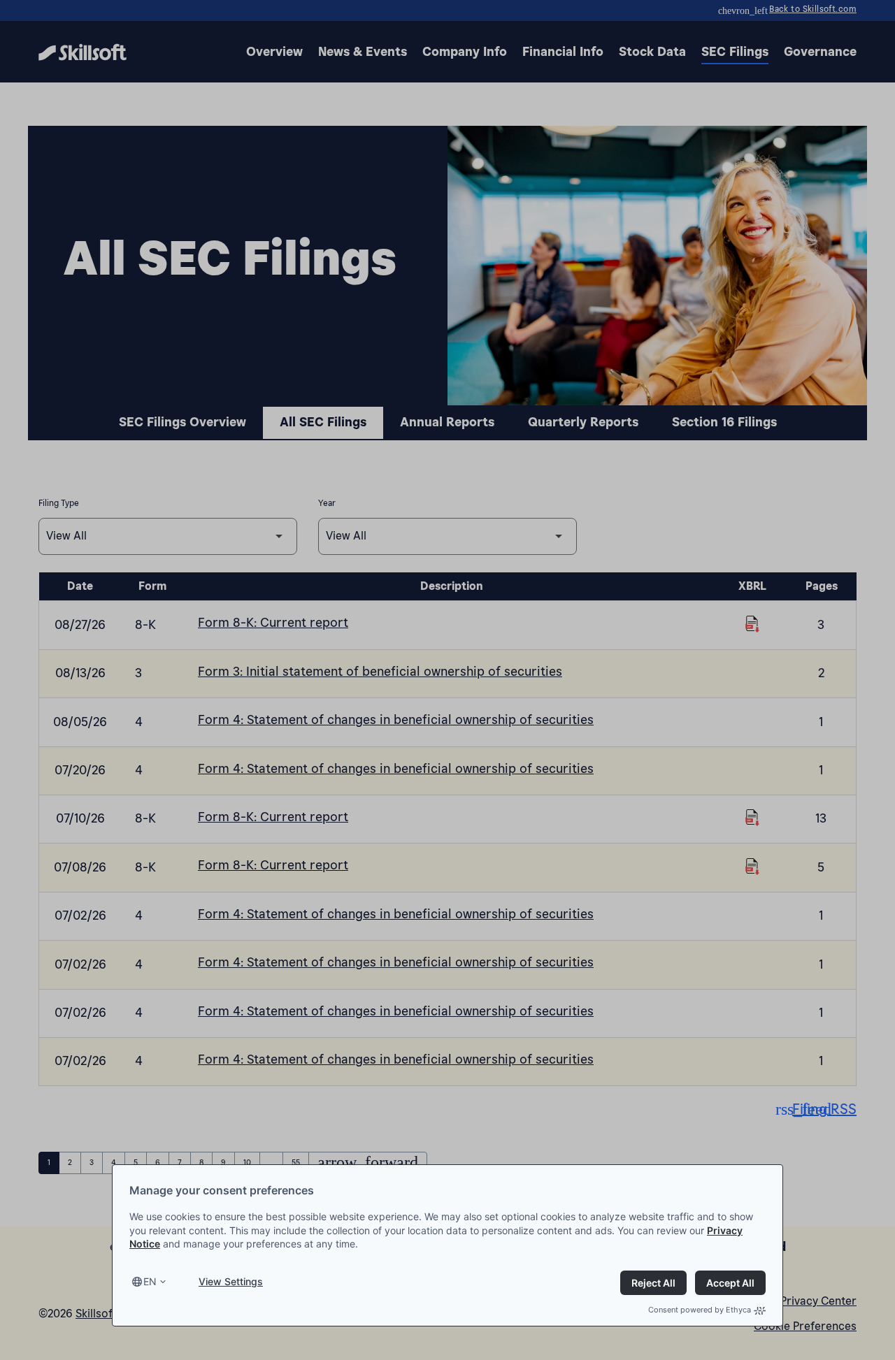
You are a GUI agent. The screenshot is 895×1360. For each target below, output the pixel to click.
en (150, 1281)
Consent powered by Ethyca (699, 1310)
